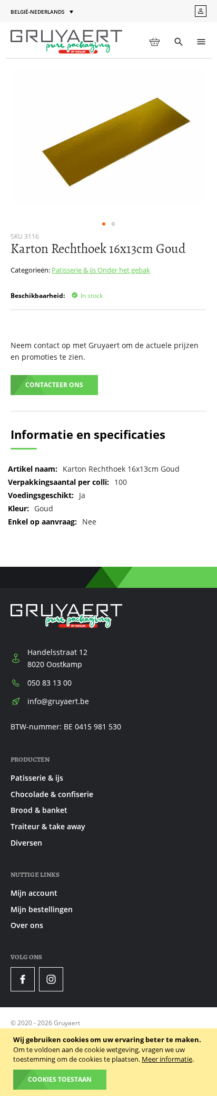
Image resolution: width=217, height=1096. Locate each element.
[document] (109, 1062)
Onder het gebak (123, 270)
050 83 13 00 (49, 683)
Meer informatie (167, 1059)
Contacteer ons (54, 384)
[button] (43, 12)
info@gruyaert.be (58, 701)
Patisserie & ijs (74, 270)
